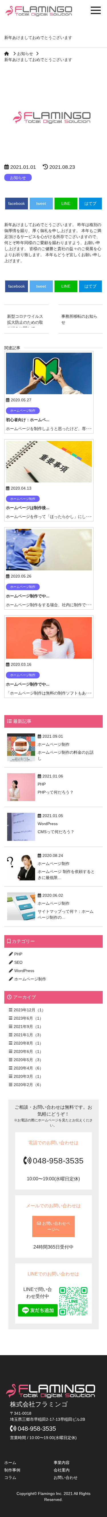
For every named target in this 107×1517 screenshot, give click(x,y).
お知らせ (25, 53)
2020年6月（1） (28, 1051)
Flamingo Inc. (51, 1493)
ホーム (10, 1462)
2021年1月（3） (28, 1035)
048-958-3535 (58, 1160)
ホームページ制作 (30, 979)
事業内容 (62, 1462)
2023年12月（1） (30, 1010)
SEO (18, 962)
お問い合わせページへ (56, 1226)
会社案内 (62, 1470)
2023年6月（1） (28, 1018)
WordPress (24, 970)
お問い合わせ (66, 1477)
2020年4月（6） (28, 1068)
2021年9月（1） (28, 1026)
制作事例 (12, 1470)
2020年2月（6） (28, 1084)
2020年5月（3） (28, 1059)
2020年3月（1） (28, 1076)
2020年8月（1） (28, 1043)
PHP (18, 954)
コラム (10, 1477)
